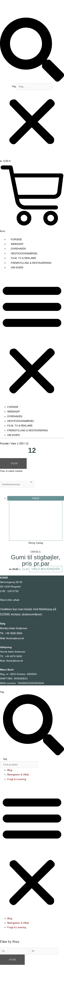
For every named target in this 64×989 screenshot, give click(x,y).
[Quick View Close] (7, 980)
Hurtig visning (35, 543)
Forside (16, 239)
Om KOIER (17, 267)
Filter (12, 959)
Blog (9, 770)
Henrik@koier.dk (14, 660)
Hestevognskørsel (24, 253)
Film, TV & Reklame (23, 258)
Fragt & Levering (16, 779)
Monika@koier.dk (15, 638)
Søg (14, 86)
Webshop (17, 244)
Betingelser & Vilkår (18, 774)
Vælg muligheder (45, 569)
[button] (32, 50)
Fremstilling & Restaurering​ (31, 262)
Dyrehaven (18, 248)
